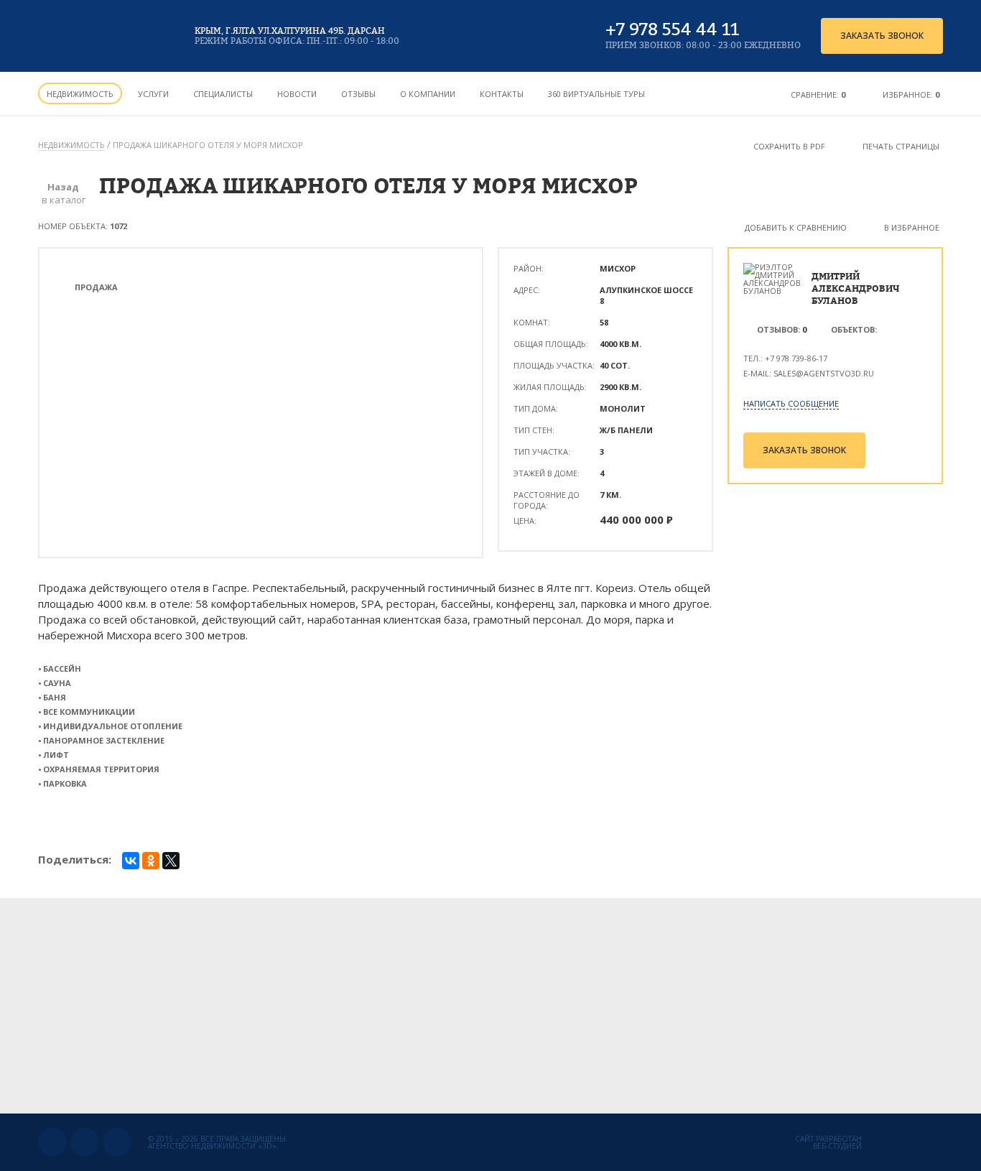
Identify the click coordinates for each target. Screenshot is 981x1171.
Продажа (96, 287)
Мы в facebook (117, 1142)
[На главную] (104, 36)
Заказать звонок (882, 35)
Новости (297, 93)
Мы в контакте (52, 1142)
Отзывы (358, 93)
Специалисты (223, 93)
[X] (171, 860)
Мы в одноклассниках (84, 1142)
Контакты (502, 93)
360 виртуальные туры (596, 93)
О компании (427, 93)
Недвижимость (80, 93)
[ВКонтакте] (130, 860)
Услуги (153, 93)
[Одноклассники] (150, 860)
